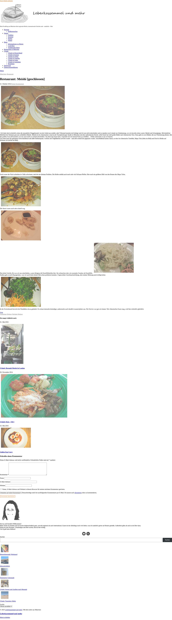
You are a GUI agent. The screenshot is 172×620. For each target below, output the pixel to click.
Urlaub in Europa (13, 55)
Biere (5, 42)
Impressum (7, 65)
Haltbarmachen (13, 31)
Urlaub (6, 51)
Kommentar (4, 474)
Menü (2, 71)
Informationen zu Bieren (15, 44)
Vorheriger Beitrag (6, 314)
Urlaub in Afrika (13, 56)
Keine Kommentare (18, 84)
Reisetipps (11, 64)
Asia (1, 312)
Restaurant (10, 74)
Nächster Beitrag (17, 314)
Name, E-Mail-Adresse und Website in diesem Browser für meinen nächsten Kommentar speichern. (33, 489)
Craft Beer (11, 46)
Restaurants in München (11, 49)
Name (2, 478)
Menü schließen (5, 617)
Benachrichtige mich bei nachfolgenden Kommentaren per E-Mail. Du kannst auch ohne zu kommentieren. (59, 493)
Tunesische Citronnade (7, 578)
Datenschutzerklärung (11, 67)
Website (2, 485)
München (3, 74)
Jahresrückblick (5, 566)
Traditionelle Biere (14, 47)
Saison (6, 33)
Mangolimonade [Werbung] (8, 554)
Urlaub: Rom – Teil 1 (7, 422)
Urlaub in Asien (13, 60)
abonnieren (78, 493)
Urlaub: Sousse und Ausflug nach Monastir (13, 589)
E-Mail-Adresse (5, 482)
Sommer (10, 37)
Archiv (2, 604)
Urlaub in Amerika (14, 58)
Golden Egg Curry (6, 452)
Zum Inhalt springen (6, 1)
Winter (10, 40)
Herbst (10, 38)
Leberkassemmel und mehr (13, 610)
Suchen (2, 537)
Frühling (10, 35)
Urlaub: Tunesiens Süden (8, 601)
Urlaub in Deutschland (15, 53)
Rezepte (6, 30)
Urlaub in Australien (14, 62)
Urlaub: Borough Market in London (12, 368)
